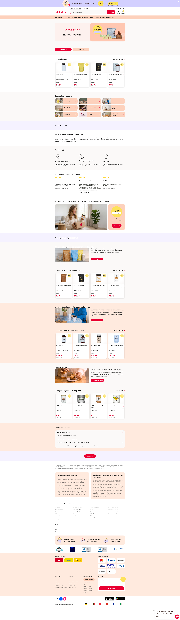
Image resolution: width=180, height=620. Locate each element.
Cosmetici (86, 17)
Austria (103, 604)
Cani (56, 527)
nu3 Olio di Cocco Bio (61, 405)
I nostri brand (72, 585)
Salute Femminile (59, 509)
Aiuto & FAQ (118, 8)
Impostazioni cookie (87, 590)
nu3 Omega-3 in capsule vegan (116, 345)
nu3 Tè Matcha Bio (78, 405)
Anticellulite (93, 517)
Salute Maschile (58, 511)
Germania (89, 604)
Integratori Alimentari (113, 511)
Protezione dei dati (87, 588)
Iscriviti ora (112, 588)
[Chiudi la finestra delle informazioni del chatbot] (153, 610)
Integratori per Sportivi (113, 509)
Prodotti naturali (68, 107)
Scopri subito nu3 (90, 456)
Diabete (57, 513)
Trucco (91, 509)
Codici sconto (85, 8)
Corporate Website (73, 581)
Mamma (74, 513)
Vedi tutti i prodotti (118, 59)
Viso (91, 511)
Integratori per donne (115, 108)
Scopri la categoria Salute (97, 320)
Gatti (56, 529)
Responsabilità (86, 582)
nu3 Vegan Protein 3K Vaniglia (80, 74)
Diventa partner (72, 587)
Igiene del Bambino (77, 509)
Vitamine (90, 101)
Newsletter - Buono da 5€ (76, 8)
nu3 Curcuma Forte (95, 345)
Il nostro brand (67, 17)
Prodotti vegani (67, 114)
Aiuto (56, 579)
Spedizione (57, 583)
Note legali (85, 592)
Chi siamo (123, 8)
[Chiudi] (178, 1)
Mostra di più (81, 49)
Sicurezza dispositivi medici (61, 587)
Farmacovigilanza (59, 585)
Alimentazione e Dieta (113, 513)
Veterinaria (102, 17)
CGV (84, 584)
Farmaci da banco (94, 17)
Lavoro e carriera (73, 583)
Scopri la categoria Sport (97, 259)
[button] (90, 432)
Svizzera (110, 604)
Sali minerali (114, 101)
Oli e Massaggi (93, 513)
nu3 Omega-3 (59, 74)
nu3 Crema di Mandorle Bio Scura (97, 406)
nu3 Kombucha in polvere (114, 405)
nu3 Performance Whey (96, 74)
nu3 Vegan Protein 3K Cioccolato (63, 285)
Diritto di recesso (87, 586)
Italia (124, 604)
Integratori (80, 17)
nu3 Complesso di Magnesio (115, 74)
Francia (117, 604)
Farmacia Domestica (59, 520)
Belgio (96, 604)
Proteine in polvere (68, 101)
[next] (123, 35)
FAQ (56, 581)
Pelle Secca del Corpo (95, 515)
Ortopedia (57, 517)
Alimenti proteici (91, 107)
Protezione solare (110, 17)
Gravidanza (75, 515)
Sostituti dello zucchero (115, 114)
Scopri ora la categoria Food (97, 380)
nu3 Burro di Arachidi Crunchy (98, 285)
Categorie (60, 17)
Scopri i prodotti (63, 49)
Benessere (74, 17)
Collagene (90, 114)
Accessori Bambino (77, 511)
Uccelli (56, 531)
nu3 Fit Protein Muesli (114, 285)
